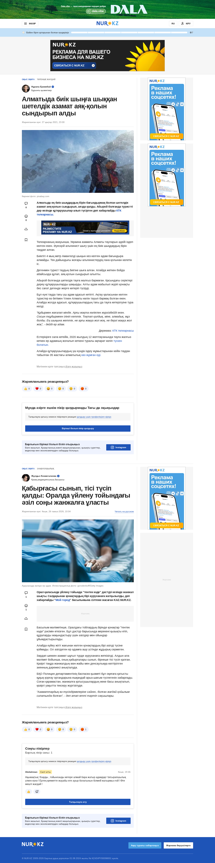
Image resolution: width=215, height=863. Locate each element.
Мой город (63, 639)
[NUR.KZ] (107, 23)
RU (173, 23)
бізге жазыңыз (73, 405)
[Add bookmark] (26, 239)
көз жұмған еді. (91, 355)
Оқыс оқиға (28, 79)
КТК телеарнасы (123, 330)
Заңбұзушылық (45, 508)
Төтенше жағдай (46, 79)
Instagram (121, 486)
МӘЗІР (32, 23)
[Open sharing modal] (26, 229)
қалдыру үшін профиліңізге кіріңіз (94, 456)
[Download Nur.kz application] (107, 9)
